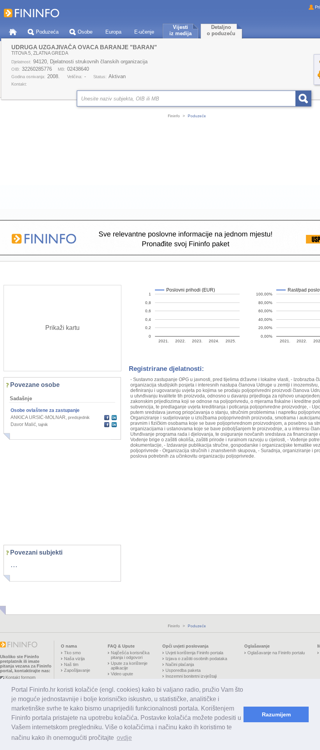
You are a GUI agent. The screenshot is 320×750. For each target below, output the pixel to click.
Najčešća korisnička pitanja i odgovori (130, 655)
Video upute (122, 673)
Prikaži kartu (62, 327)
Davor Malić (23, 424)
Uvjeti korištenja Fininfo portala (194, 652)
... (14, 564)
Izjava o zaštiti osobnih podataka (196, 658)
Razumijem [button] (276, 714)
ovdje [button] (124, 737)
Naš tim (71, 664)
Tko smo (72, 652)
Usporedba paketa (183, 670)
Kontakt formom (20, 677)
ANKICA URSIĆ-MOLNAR (38, 417)
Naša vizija (74, 658)
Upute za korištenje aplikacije (129, 665)
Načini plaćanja (179, 664)
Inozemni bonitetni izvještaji (191, 676)
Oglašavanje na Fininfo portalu (276, 652)
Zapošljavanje (77, 670)
